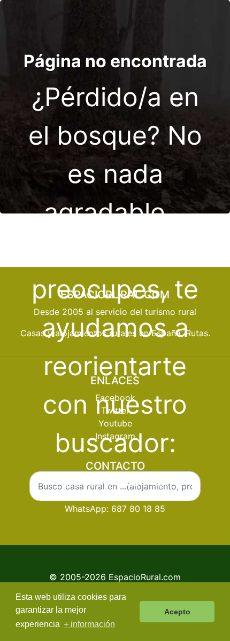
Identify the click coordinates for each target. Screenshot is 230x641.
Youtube (115, 423)
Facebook (115, 397)
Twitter (115, 410)
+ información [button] (89, 624)
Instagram (115, 436)
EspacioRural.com (145, 577)
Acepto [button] (177, 611)
